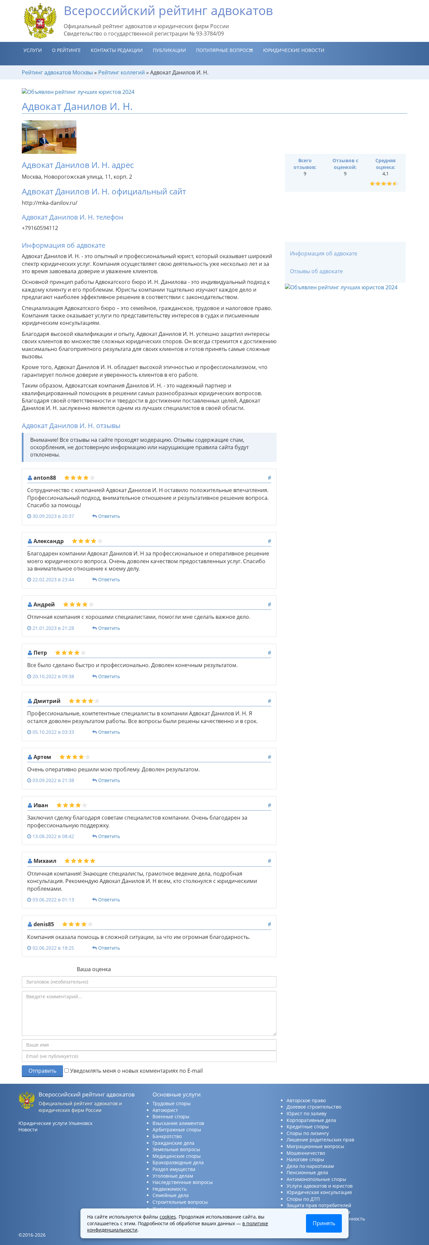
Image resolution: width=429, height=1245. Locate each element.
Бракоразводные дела (178, 1162)
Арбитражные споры (176, 1129)
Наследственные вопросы (182, 1182)
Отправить (42, 1070)
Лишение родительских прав (320, 1139)
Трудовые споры (171, 1103)
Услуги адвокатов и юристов (320, 1186)
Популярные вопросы (224, 50)
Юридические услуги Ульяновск (55, 1123)
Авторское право (306, 1100)
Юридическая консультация (319, 1192)
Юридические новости (293, 50)
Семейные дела (170, 1195)
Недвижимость (169, 1189)
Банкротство (167, 1136)
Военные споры (170, 1116)
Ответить (109, 516)
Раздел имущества (173, 1169)
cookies (168, 1216)
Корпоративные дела (311, 1120)
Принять (324, 1223)
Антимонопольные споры (316, 1179)
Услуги (32, 50)
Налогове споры (305, 1159)
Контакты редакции (117, 50)
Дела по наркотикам (310, 1166)
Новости (28, 1129)
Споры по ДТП (303, 1199)
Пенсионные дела (307, 1172)
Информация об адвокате (323, 253)
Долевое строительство (314, 1107)
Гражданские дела (173, 1143)
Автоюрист (165, 1110)
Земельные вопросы (176, 1149)
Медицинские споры (176, 1156)
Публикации (169, 50)
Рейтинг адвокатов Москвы (57, 72)
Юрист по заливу (306, 1113)
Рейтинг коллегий (121, 72)
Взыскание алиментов (178, 1123)
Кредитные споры (308, 1126)
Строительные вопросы (180, 1202)
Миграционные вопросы (315, 1146)
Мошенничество (306, 1153)
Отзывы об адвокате (316, 271)
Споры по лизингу (308, 1133)
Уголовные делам (172, 1176)
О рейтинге (66, 50)
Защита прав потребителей (319, 1205)
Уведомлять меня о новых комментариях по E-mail (136, 1070)
